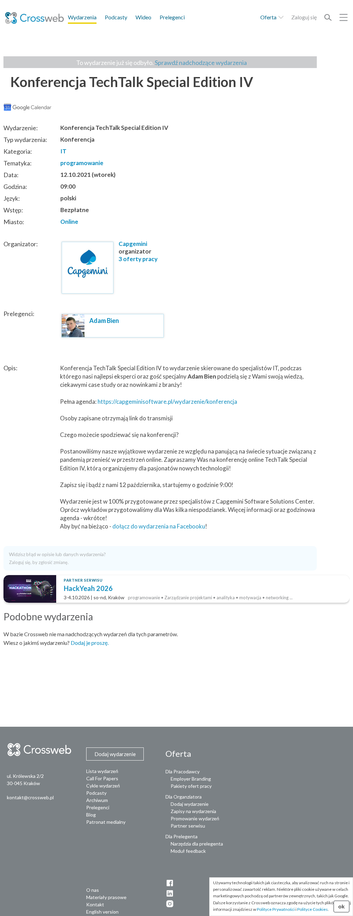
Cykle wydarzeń (103, 786)
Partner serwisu (188, 826)
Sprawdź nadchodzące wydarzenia (201, 62)
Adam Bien (104, 320)
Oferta (269, 17)
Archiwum (97, 800)
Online (69, 221)
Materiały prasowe (106, 897)
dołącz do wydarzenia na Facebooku (158, 526)
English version (102, 912)
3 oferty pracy (138, 259)
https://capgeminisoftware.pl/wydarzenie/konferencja (167, 401)
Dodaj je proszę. (90, 642)
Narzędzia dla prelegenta (197, 844)
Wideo (143, 17)
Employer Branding (191, 779)
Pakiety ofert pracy (191, 786)
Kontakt (95, 904)
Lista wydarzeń (102, 771)
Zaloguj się (304, 17)
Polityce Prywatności (276, 909)
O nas (92, 890)
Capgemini (133, 243)
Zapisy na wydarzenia (193, 811)
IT (63, 151)
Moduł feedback (188, 851)
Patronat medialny (105, 822)
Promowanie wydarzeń (195, 818)
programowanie (81, 162)
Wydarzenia (82, 17)
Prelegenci (172, 17)
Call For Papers (102, 778)
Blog (91, 815)
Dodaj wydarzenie (190, 804)
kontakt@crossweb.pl (30, 797)
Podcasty (116, 17)
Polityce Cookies (312, 909)
